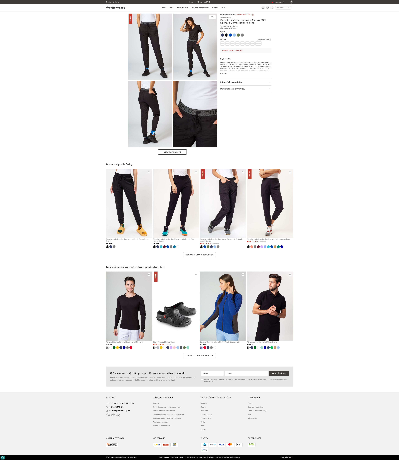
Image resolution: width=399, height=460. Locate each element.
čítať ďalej (223, 73)
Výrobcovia (252, 418)
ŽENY (222, 17)
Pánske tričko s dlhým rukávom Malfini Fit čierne (125, 342)
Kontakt (156, 403)
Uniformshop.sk (131, 457)
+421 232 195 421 (113, 2)
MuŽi (171, 8)
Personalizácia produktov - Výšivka (167, 418)
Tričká (203, 422)
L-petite (258, 43)
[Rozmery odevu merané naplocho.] (270, 40)
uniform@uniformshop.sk (119, 411)
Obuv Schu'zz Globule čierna (164, 342)
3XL (252, 43)
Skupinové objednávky (200, 8)
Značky (214, 8)
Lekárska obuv (206, 414)
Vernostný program (160, 422)
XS (222, 43)
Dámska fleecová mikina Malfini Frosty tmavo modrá (220, 342)
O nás (250, 403)
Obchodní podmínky (256, 407)
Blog (249, 414)
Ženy (163, 8)
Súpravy (204, 403)
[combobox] (283, 7)
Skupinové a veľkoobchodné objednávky (169, 414)
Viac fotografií (172, 152)
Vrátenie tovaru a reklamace (164, 411)
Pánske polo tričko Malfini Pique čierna (262, 342)
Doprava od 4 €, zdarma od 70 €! (199, 2)
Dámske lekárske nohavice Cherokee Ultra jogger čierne (268, 239)
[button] (245, 82)
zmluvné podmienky (222, 457)
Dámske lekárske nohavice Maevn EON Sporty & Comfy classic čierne (221, 240)
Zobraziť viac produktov (199, 255)
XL (242, 43)
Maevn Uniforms (232, 26)
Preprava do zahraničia (162, 426)
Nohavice (228, 17)
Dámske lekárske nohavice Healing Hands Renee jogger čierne (127, 240)
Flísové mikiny (206, 418)
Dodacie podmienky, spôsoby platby (167, 407)
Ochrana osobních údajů (257, 411)
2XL (247, 43)
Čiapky (203, 429)
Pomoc (224, 8)
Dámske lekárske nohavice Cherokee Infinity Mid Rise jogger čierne (173, 240)
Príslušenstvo (182, 8)
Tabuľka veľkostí (263, 40)
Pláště (203, 426)
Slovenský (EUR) (279, 2)
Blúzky (203, 407)
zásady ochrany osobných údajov (203, 457)
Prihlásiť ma (279, 373)
